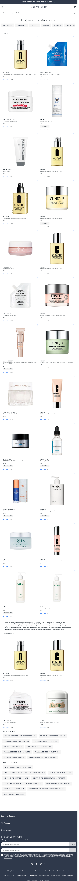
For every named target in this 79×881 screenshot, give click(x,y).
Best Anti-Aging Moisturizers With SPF (49, 778)
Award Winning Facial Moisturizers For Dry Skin (24, 773)
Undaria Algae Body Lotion (10, 608)
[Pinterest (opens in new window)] (45, 863)
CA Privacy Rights (9, 875)
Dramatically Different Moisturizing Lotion (51, 171)
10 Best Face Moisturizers (60, 773)
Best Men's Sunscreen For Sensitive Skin (46, 789)
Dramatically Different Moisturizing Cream (51, 218)
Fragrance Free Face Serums (39, 747)
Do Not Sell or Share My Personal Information (57, 871)
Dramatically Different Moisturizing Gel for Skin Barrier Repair (19, 74)
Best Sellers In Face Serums (58, 783)
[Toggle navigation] (2, 7)
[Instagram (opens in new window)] (32, 863)
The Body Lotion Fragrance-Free (48, 511)
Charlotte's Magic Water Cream (11, 414)
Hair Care (34, 25)
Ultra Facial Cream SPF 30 (10, 121)
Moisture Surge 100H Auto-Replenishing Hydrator (52, 315)
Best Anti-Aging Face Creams (16, 778)
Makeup (46, 25)
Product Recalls (55, 875)
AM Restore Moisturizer (46, 121)
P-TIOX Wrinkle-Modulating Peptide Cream (14, 461)
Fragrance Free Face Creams (52, 736)
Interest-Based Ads (22, 875)
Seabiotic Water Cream (9, 561)
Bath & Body (8, 25)
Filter (6, 33)
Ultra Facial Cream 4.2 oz (10, 722)
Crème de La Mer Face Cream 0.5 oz (49, 722)
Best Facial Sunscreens (14, 794)
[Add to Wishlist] (37, 36)
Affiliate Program (44, 875)
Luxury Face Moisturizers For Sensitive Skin (22, 783)
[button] (75, 6)
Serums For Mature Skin (14, 789)
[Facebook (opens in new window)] (36, 863)
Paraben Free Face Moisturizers (42, 757)
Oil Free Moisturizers (13, 747)
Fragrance (21, 25)
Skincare (58, 25)
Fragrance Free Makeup (14, 757)
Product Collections (67, 875)
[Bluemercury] (39, 7)
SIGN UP (73, 844)
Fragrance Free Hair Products (17, 752)
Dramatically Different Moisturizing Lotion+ (14, 218)
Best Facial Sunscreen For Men (18, 767)
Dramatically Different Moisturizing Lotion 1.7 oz (16, 675)
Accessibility (33, 875)
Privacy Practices (61, 855)
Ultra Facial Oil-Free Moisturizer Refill (50, 74)
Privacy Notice (11, 871)
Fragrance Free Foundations (47, 752)
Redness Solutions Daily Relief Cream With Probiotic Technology (57, 362)
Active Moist (6, 171)
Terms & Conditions (37, 871)
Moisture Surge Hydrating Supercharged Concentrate (54, 561)
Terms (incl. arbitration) (66, 856)
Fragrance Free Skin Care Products (20, 736)
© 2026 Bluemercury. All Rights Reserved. (39, 880)
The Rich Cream (7, 511)
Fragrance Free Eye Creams (46, 741)
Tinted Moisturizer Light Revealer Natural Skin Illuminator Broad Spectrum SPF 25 (20, 363)
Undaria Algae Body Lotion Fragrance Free (51, 608)
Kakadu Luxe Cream (8, 268)
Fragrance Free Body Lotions (16, 741)
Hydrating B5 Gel (44, 461)
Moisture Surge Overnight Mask (48, 414)
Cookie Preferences (23, 871)
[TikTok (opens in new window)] (41, 863)
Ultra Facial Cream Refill (9, 315)
